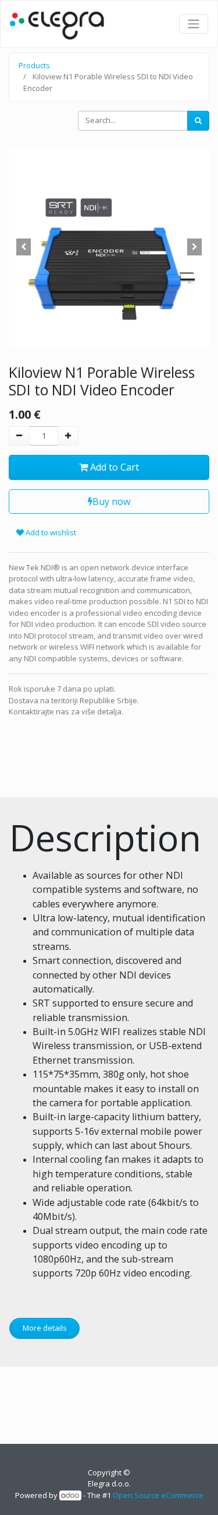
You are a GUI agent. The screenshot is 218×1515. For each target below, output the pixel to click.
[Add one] (68, 436)
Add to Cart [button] (113, 467)
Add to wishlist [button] (50, 532)
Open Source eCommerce (158, 1495)
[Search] (198, 121)
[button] (24, 247)
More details (45, 1328)
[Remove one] (19, 436)
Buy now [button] (111, 501)
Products (34, 65)
